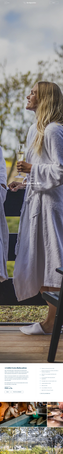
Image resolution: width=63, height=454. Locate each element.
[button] (3, 444)
